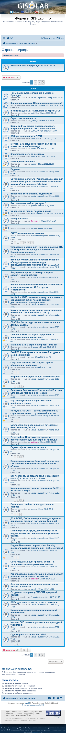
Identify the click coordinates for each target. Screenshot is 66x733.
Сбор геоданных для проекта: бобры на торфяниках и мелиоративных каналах (32, 563)
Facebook (28, 12)
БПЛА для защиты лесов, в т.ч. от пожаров (34, 602)
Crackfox (34, 347)
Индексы (15, 169)
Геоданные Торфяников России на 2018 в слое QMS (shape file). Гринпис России (36, 391)
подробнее (36, 732)
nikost (33, 509)
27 (21, 243)
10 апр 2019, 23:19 (54, 98)
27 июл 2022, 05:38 (47, 156)
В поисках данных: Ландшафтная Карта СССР (35, 110)
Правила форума (10, 55)
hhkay (33, 229)
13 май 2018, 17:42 (43, 367)
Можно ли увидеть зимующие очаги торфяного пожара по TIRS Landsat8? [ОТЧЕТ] (36, 311)
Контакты (9, 713)
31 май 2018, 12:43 (48, 347)
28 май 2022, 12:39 (46, 164)
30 (32, 243)
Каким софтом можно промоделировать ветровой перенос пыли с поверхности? (32, 127)
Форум (27, 713)
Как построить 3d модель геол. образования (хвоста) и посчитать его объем (34, 477)
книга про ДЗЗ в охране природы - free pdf (33, 344)
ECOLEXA (35, 131)
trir (32, 357)
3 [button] (39, 82)
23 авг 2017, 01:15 (52, 597)
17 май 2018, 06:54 (43, 357)
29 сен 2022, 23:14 (46, 149)
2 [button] (35, 82)
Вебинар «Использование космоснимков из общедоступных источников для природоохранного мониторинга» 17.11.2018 (34, 262)
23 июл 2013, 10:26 (55, 105)
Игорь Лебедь (36, 597)
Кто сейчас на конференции (17, 669)
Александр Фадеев (39, 235)
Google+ (41, 12)
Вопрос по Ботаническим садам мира (31, 193)
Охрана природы (15, 50)
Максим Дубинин (38, 105)
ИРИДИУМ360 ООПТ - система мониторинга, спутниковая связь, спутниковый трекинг (34, 412)
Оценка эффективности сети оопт (29, 447)
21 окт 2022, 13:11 (49, 138)
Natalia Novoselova (39, 172)
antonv (33, 149)
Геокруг (56, 717)
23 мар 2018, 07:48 (48, 442)
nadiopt (34, 442)
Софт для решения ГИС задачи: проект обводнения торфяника (31, 363)
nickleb (33, 589)
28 (25, 243)
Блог (7, 716)
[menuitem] (9, 38)
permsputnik (36, 416)
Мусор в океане (19, 218)
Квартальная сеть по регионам (27, 154)
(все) (32, 713)
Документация (36, 711)
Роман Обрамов (38, 98)
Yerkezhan (35, 138)
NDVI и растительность (23, 161)
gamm (33, 164)
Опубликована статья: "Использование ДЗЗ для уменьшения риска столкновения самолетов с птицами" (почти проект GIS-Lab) (36, 181)
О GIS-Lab (16, 711)
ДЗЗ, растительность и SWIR (26, 136)
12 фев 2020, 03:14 (55, 213)
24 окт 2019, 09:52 (45, 229)
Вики (38, 713)
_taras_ (34, 121)
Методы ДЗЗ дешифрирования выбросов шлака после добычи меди (33, 145)
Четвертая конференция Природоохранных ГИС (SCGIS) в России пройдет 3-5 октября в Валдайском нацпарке (36, 249)
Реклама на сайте (23, 716)
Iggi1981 (34, 113)
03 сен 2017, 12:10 (46, 589)
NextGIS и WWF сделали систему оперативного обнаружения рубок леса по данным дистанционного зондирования (36, 300)
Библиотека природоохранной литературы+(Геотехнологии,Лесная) (34, 426)
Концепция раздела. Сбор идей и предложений (36, 103)
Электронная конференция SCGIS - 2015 (32, 65)
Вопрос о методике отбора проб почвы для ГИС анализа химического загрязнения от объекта (34, 463)
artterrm (34, 156)
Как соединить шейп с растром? (28, 203)
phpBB (27, 703)
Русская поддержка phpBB (33, 705)
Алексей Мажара (38, 213)
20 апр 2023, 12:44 (49, 131)
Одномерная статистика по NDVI (28, 634)
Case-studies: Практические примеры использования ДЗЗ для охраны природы (33, 438)
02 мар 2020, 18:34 (46, 206)
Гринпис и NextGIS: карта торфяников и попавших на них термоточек (32, 335)
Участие (18, 713)
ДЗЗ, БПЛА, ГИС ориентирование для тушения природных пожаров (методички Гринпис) (35, 519)
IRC (12, 716)
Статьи (25, 711)
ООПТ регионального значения (27, 233)
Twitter (16, 12)
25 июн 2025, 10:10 (48, 113)
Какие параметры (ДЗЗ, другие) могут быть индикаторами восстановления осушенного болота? (34, 533)
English (51, 12)
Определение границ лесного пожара (30, 211)
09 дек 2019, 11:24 (48, 221)
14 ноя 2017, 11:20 (47, 579)
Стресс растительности (23, 118)
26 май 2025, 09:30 (47, 121)
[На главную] (33, 4)
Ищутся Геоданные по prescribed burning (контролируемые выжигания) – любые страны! (36, 546)
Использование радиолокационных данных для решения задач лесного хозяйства (36, 575)
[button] (43, 82)
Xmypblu (35, 221)
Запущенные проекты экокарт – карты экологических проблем (31, 273)
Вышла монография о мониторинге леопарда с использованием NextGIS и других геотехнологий (36, 287)
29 (28, 243)
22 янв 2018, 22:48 (45, 509)
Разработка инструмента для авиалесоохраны (35, 376)
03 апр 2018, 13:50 (51, 416)
